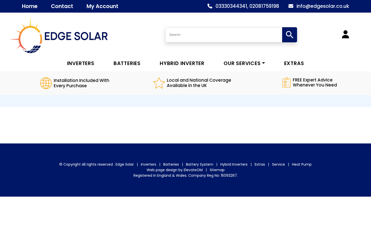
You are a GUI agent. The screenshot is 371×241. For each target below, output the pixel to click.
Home (30, 6)
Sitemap (217, 169)
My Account (102, 6)
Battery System (199, 164)
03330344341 (231, 6)
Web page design (162, 169)
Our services (242, 63)
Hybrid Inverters (234, 164)
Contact (62, 6)
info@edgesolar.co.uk (323, 6)
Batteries (127, 63)
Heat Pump (302, 164)
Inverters (80, 63)
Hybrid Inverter (182, 63)
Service (278, 164)
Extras (294, 63)
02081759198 (264, 6)
